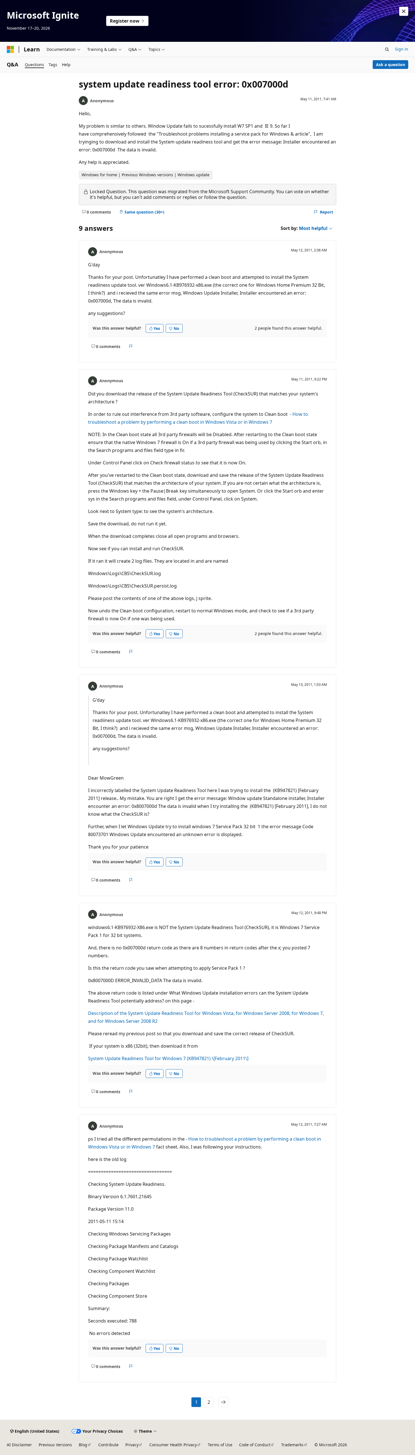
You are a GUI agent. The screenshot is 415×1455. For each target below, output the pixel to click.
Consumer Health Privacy (173, 1444)
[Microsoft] (10, 49)
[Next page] (223, 1402)
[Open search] (387, 49)
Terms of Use (220, 1444)
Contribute (108, 1444)
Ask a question (390, 64)
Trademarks (292, 1444)
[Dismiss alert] (403, 11)
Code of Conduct (254, 1444)
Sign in (401, 49)
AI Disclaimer (19, 1444)
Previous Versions (55, 1444)
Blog (83, 1444)
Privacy (132, 1444)
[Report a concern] (131, 346)
